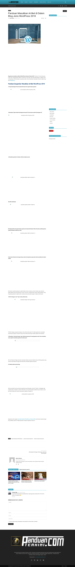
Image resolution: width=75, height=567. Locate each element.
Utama (9, 9)
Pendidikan (36, 2)
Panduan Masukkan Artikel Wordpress (16, 438)
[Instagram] (60, 5)
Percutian (51, 116)
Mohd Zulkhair (12, 18)
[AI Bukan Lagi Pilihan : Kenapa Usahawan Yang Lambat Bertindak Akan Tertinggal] (14, 476)
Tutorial (30, 2)
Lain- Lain (49, 2)
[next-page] (10, 485)
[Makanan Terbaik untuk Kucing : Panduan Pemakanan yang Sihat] (27, 476)
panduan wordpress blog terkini (28, 438)
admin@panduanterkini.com (40, 557)
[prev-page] (9, 485)
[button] (65, 2)
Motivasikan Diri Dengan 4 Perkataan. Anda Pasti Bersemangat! (37, 453)
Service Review (52, 119)
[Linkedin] (62, 5)
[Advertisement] (27, 52)
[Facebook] (59, 5)
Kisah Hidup (52, 113)
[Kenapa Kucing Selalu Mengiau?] (40, 476)
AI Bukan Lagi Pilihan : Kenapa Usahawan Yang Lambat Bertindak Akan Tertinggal (13, 482)
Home (22, 2)
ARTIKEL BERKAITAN (13, 469)
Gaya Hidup (52, 111)
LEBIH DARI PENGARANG (24, 469)
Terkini (26, 2)
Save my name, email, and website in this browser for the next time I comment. (23, 521)
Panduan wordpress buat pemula (39, 438)
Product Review (43, 2)
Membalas (13, 496)
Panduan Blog (14, 492)
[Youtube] (66, 5)
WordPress (12, 80)
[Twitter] (64, 5)
